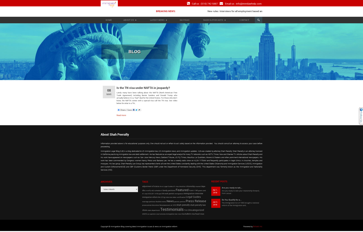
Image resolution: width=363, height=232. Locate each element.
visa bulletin (186, 212)
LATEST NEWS (158, 19)
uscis (144, 212)
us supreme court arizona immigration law (162, 213)
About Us (129, 19)
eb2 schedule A (156, 189)
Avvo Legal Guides (166, 185)
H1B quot (158, 193)
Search (258, 19)
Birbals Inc (258, 225)
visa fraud (195, 212)
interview (169, 196)
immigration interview (193, 192)
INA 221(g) (161, 196)
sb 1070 (173, 204)
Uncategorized (196, 208)
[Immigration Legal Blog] (111, 4)
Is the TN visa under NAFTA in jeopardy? (142, 87)
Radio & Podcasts (213, 19)
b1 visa (176, 185)
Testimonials (172, 208)
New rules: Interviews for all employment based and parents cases (235, 10)
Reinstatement (165, 204)
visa (179, 213)
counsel (198, 185)
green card (202, 189)
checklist (182, 185)
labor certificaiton (179, 196)
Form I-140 (193, 189)
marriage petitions (148, 200)
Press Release (196, 199)
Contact (244, 19)
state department (153, 209)
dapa (203, 185)
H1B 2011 (151, 193)
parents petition (179, 200)
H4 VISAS (184, 19)
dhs (143, 189)
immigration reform (150, 196)
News (170, 200)
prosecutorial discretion (150, 204)
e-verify (148, 189)
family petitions (169, 189)
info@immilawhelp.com (250, 3)
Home (109, 19)
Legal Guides (193, 195)
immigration (178, 193)
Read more (121, 114)
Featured (182, 188)
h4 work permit (168, 192)
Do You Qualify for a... (232, 198)
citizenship (190, 185)
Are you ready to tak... (232, 186)
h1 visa (144, 193)
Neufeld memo (161, 200)
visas (202, 212)
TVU (186, 209)
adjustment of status (150, 185)
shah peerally (183, 203)
